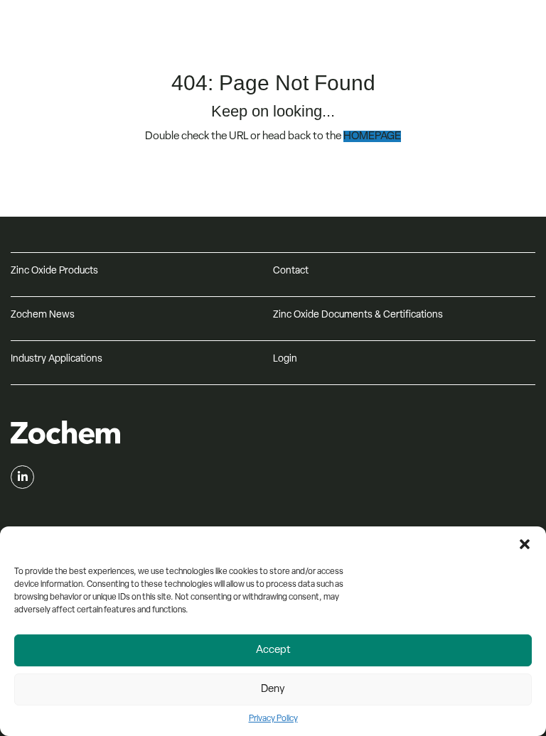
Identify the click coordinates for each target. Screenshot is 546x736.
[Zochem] (129, 49)
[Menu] (521, 29)
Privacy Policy (273, 719)
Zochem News (43, 315)
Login (285, 359)
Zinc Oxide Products (54, 271)
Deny (273, 689)
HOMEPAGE (372, 136)
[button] (525, 544)
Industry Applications (56, 359)
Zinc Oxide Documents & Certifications (358, 315)
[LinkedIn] (22, 477)
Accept (273, 650)
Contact (291, 271)
